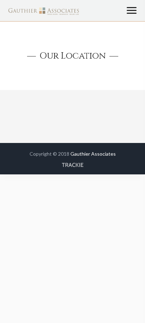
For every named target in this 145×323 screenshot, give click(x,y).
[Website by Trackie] (72, 158)
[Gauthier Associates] (43, 13)
